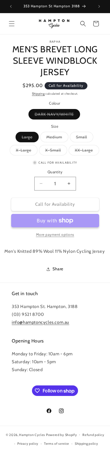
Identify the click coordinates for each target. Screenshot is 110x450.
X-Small (56, 151)
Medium (57, 138)
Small (84, 138)
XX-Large (87, 151)
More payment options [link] (55, 234)
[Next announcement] (99, 6)
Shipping (38, 94)
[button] (11, 23)
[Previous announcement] (10, 6)
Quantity (55, 171)
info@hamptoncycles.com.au (40, 322)
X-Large (27, 151)
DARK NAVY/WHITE (57, 115)
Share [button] (58, 268)
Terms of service (56, 444)
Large (30, 138)
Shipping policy (86, 444)
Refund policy (93, 435)
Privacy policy (27, 444)
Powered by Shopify (61, 434)
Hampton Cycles (32, 434)
